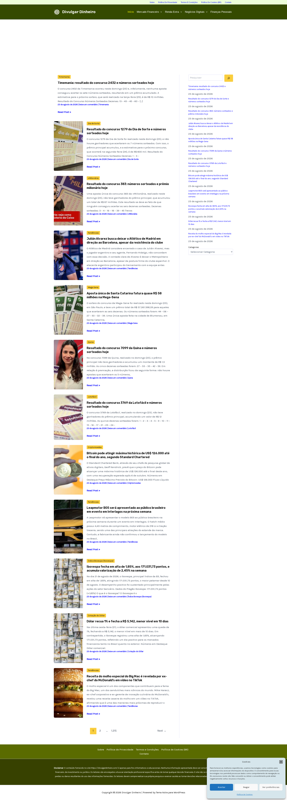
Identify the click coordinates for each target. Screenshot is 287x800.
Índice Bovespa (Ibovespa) (100, 561)
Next (161, 730)
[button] (281, 761)
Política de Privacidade (120, 749)
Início (131, 11)
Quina (91, 342)
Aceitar (221, 787)
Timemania (64, 77)
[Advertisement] (143, 42)
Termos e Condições (147, 749)
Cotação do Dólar (96, 615)
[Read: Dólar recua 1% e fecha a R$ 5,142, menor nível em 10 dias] (68, 637)
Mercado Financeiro (148, 11)
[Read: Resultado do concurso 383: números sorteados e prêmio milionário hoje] (68, 200)
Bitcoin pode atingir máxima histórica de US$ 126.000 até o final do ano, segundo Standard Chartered (208, 178)
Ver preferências (270, 787)
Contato (144, 753)
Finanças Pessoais (221, 11)
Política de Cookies (245, 794)
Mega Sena (93, 287)
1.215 (114, 730)
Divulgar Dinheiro (79, 12)
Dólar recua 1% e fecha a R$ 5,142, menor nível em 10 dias (127, 621)
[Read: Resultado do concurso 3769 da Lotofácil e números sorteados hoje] (68, 416)
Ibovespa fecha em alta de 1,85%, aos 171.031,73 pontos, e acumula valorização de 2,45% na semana (209, 209)
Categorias (193, 247)
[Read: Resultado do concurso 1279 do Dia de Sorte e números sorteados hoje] (68, 145)
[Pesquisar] (228, 78)
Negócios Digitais (194, 11)
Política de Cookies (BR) (174, 749)
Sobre (100, 749)
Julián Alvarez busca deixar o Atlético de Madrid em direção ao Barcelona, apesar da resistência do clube (210, 126)
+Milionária (93, 178)
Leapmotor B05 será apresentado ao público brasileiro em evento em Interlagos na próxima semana (208, 194)
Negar (246, 787)
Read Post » (64, 112)
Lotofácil (92, 397)
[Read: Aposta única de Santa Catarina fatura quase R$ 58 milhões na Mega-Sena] (68, 309)
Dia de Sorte (93, 123)
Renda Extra (172, 11)
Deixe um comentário (88, 104)
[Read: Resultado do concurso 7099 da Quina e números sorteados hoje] (68, 364)
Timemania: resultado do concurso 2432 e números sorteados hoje (106, 83)
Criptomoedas (95, 447)
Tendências (93, 233)
